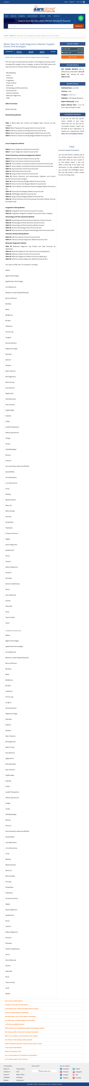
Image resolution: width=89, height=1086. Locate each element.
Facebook (65, 1069)
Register (72, 2)
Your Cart (79, 2)
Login (65, 2)
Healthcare (12, 35)
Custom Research (32, 16)
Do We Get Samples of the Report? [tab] (69, 150)
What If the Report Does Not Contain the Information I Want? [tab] (23, 1043)
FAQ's (49, 16)
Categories (22, 16)
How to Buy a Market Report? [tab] (14, 1001)
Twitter (77, 1069)
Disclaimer (19, 1077)
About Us (13, 16)
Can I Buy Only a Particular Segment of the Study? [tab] (20, 1020)
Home (6, 16)
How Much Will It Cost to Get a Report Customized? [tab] (20, 1016)
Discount (42, 16)
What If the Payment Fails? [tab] (13, 1051)
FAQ (17, 1072)
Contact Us (56, 16)
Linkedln (65, 1075)
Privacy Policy (20, 1069)
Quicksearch (20, 1080)
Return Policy (20, 1074)
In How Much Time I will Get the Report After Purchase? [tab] (22, 1008)
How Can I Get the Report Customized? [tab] (16, 1012)
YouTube (78, 1078)
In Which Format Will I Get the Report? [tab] (16, 1005)
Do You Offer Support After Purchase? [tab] (16, 1059)
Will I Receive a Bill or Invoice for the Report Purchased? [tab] (22, 1032)
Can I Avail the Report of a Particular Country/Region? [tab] (21, 1055)
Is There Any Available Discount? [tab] (15, 1024)
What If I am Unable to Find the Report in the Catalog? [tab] (21, 1036)
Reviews (6, 1080)
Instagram (78, 1072)
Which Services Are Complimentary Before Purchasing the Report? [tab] (25, 1028)
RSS (76, 1075)
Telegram (65, 1078)
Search (78, 26)
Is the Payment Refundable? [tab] (13, 1047)
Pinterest (65, 1072)
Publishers (7, 1077)
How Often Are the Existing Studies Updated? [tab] (18, 1040)
